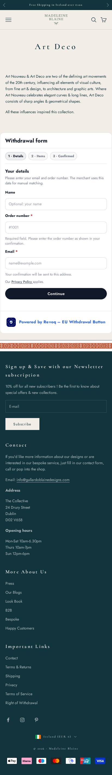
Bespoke (12, 619)
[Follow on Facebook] (8, 720)
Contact (11, 658)
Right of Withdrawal (21, 703)
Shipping (12, 676)
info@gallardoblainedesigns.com (43, 479)
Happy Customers (19, 628)
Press (9, 583)
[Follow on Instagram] (22, 720)
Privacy (11, 685)
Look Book (13, 601)
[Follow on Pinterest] (36, 720)
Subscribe (22, 424)
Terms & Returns (18, 667)
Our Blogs (13, 592)
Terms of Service (18, 694)
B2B (8, 610)
